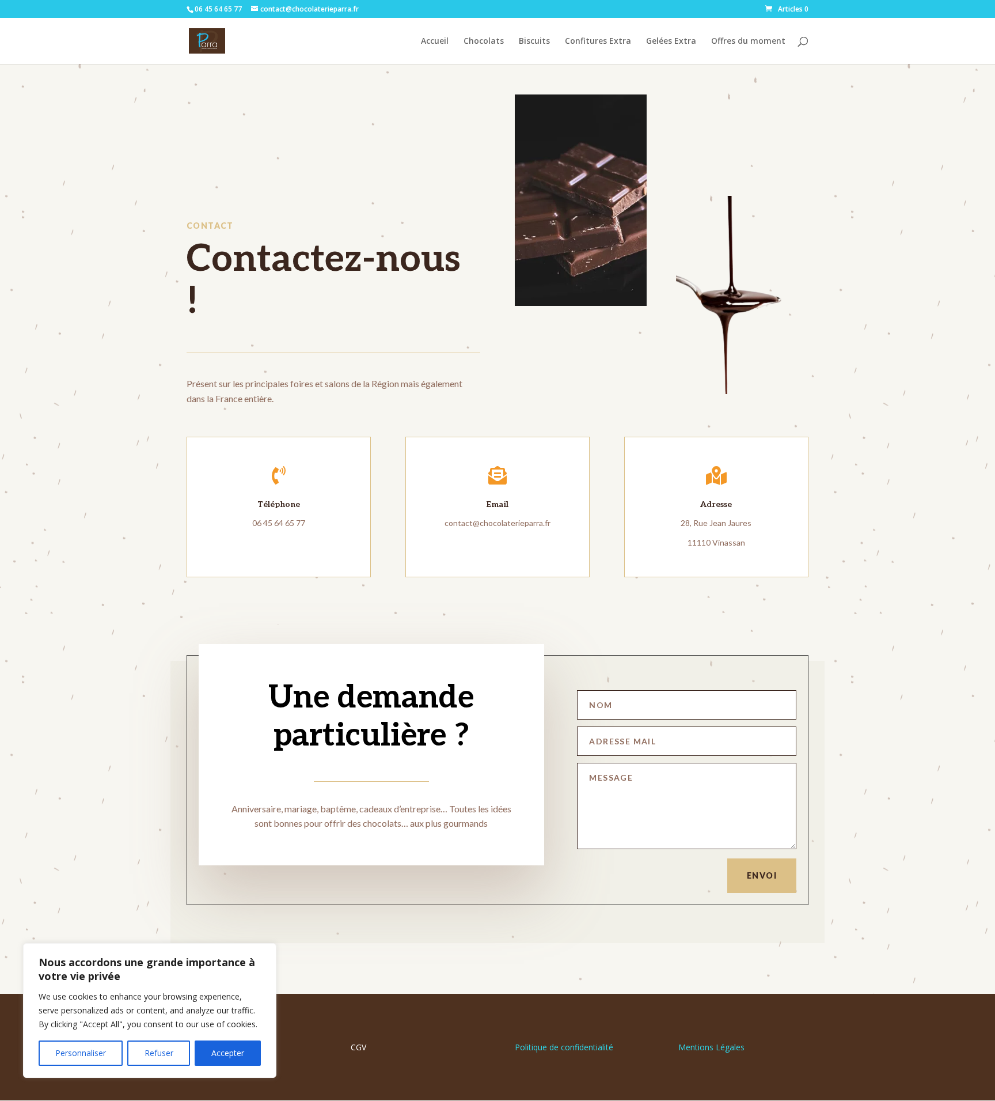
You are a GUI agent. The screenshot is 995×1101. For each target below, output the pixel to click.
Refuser (159, 1052)
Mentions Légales (711, 1047)
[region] (149, 1010)
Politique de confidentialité (564, 1047)
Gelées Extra (671, 41)
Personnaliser (80, 1052)
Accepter (227, 1052)
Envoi (762, 875)
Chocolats (484, 41)
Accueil (435, 41)
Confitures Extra (598, 41)
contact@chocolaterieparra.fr (497, 523)
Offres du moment (748, 41)
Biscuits (534, 41)
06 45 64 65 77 (278, 523)
